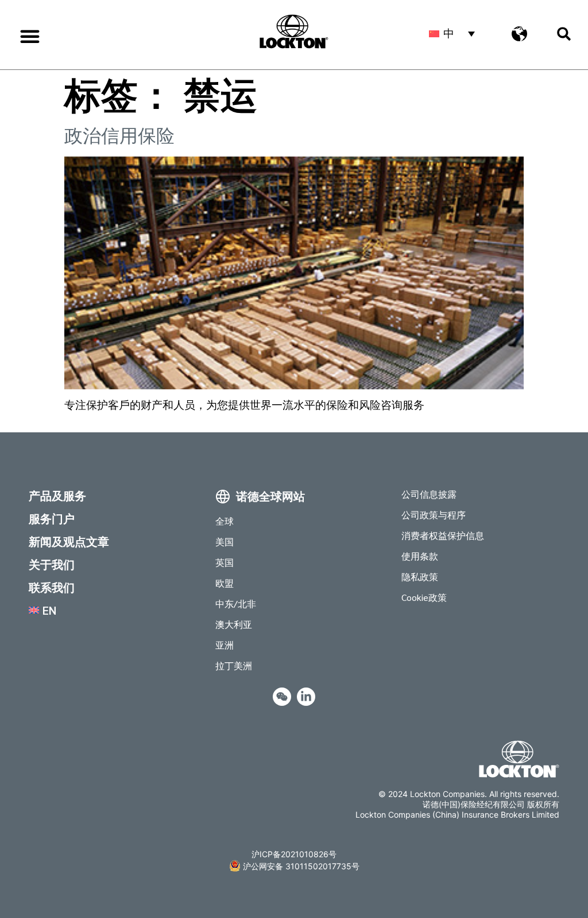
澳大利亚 (233, 624)
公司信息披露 (429, 494)
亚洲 (224, 645)
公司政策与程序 (433, 515)
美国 (224, 542)
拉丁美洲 (233, 665)
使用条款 (419, 556)
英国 (224, 562)
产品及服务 (57, 495)
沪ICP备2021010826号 (294, 854)
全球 (224, 521)
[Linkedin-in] (306, 696)
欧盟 (224, 583)
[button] (29, 36)
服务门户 (52, 518)
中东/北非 (235, 603)
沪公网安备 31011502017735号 (301, 866)
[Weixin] (282, 696)
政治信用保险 (119, 135)
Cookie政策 (424, 597)
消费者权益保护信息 (442, 535)
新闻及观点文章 (69, 541)
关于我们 (52, 564)
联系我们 (52, 587)
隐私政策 (419, 577)
